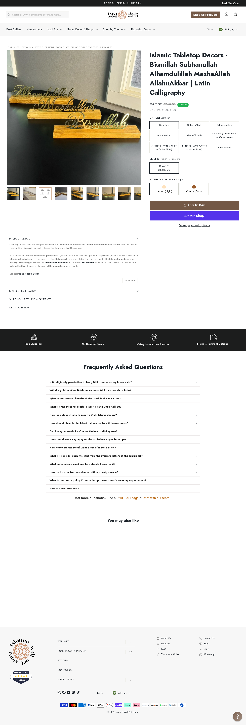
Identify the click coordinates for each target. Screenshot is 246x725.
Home (10, 47)
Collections (24, 47)
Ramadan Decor (141, 29)
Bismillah (164, 125)
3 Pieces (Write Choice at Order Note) (164, 147)
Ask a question (19, 307)
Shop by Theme (113, 29)
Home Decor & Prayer (81, 29)
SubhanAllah (194, 125)
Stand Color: (167, 179)
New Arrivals (35, 29)
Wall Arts (54, 29)
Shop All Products (205, 14)
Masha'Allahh (194, 135)
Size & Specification (22, 291)
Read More (130, 281)
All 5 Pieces (224, 147)
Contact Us (65, 670)
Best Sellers (14, 29)
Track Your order (230, 3)
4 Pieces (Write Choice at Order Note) (194, 147)
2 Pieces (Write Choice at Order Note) (224, 135)
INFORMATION (65, 679)
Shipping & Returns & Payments (30, 299)
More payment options (194, 225)
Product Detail (19, 238)
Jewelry (63, 660)
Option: (160, 117)
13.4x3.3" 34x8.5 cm (164, 168)
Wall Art (63, 641)
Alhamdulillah (224, 125)
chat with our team (156, 498)
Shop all (134, 3)
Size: (165, 159)
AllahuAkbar (164, 135)
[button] (237, 716)
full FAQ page (129, 498)
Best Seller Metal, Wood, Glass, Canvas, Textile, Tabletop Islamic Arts (73, 47)
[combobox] (37, 15)
